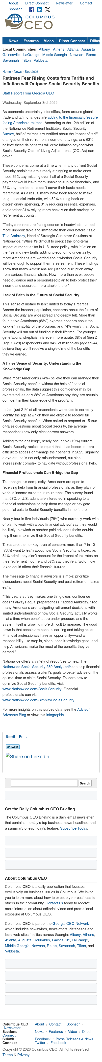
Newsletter (64, 2)
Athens (58, 49)
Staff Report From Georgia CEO (28, 92)
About (13, 2)
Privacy (23, 1054)
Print (22, 736)
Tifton (26, 60)
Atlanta (72, 49)
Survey (8, 133)
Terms (7, 1054)
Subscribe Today (73, 828)
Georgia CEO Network (70, 923)
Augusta (88, 49)
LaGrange (31, 54)
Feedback (43, 1038)
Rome (91, 54)
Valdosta (41, 60)
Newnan (76, 54)
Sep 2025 (31, 71)
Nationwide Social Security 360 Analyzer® (36, 666)
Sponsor (15, 8)
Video (49, 40)
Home (6, 71)
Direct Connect (37, 2)
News (13, 40)
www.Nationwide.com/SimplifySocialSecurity (38, 699)
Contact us (54, 902)
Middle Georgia (54, 54)
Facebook (58, 1042)
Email (10, 736)
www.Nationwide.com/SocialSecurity (31, 688)
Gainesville (11, 54)
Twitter (40, 1042)
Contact (86, 2)
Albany (44, 49)
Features (31, 40)
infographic (55, 714)
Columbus (41, 939)
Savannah (10, 60)
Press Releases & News (74, 1038)
